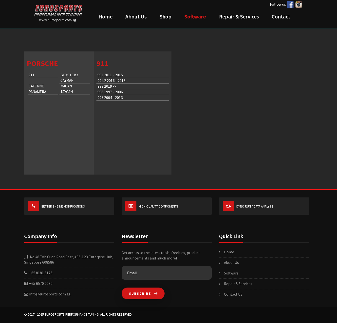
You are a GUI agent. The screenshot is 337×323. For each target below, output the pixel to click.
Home (105, 16)
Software (195, 16)
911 (32, 75)
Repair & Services (239, 16)
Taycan (66, 91)
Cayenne (36, 86)
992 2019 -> (106, 86)
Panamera (37, 91)
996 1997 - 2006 (110, 92)
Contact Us (233, 294)
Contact (281, 16)
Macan (66, 86)
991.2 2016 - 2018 (111, 80)
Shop (165, 16)
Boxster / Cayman (69, 78)
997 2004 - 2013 (110, 97)
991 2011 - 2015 (110, 75)
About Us (136, 16)
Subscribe (140, 293)
